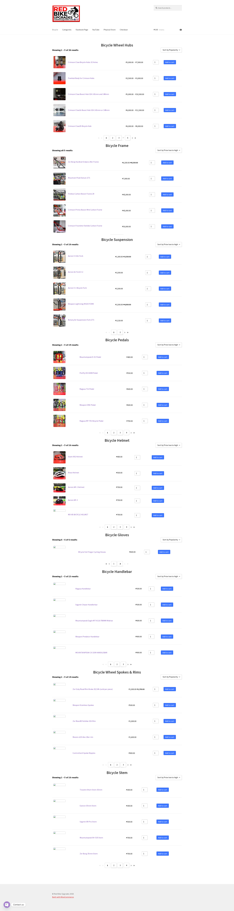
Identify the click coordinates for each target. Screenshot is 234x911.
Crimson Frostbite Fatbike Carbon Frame (85, 225)
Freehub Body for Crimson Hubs (81, 78)
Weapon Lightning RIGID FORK (81, 304)
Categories (66, 29)
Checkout (124, 29)
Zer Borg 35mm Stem (89, 853)
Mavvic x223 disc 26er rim (83, 737)
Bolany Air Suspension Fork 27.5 (81, 320)
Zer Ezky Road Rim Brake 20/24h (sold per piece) (93, 689)
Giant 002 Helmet (75, 456)
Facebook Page (82, 29)
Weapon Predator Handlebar (87, 636)
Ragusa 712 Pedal (87, 389)
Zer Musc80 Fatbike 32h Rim (84, 721)
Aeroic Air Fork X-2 (75, 272)
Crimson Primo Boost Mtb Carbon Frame (85, 209)
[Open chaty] (7, 904)
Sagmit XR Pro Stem (88, 821)
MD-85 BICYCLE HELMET (78, 514)
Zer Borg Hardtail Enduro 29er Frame (83, 162)
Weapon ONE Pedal (88, 405)
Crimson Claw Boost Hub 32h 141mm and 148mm (88, 94)
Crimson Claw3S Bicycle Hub (79, 126)
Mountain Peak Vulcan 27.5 (79, 178)
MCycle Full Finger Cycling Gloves (92, 552)
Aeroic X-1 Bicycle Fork (77, 288)
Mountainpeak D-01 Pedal (90, 357)
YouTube (95, 29)
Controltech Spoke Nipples (84, 753)
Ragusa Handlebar (83, 588)
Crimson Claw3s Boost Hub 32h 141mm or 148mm (89, 110)
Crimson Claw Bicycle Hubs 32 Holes (83, 62)
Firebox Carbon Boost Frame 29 (81, 194)
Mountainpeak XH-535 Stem (91, 837)
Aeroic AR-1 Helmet (76, 487)
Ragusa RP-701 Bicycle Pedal (91, 421)
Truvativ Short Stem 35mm (91, 789)
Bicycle (55, 29)
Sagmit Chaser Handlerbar (86, 604)
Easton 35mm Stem (88, 805)
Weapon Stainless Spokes (83, 705)
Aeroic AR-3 (73, 500)
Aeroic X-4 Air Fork (75, 256)
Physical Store (110, 29)
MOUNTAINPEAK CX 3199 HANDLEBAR (91, 652)
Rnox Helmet (73, 472)
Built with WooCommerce (63, 897)
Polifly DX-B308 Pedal (89, 373)
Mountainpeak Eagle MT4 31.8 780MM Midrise (94, 620)
